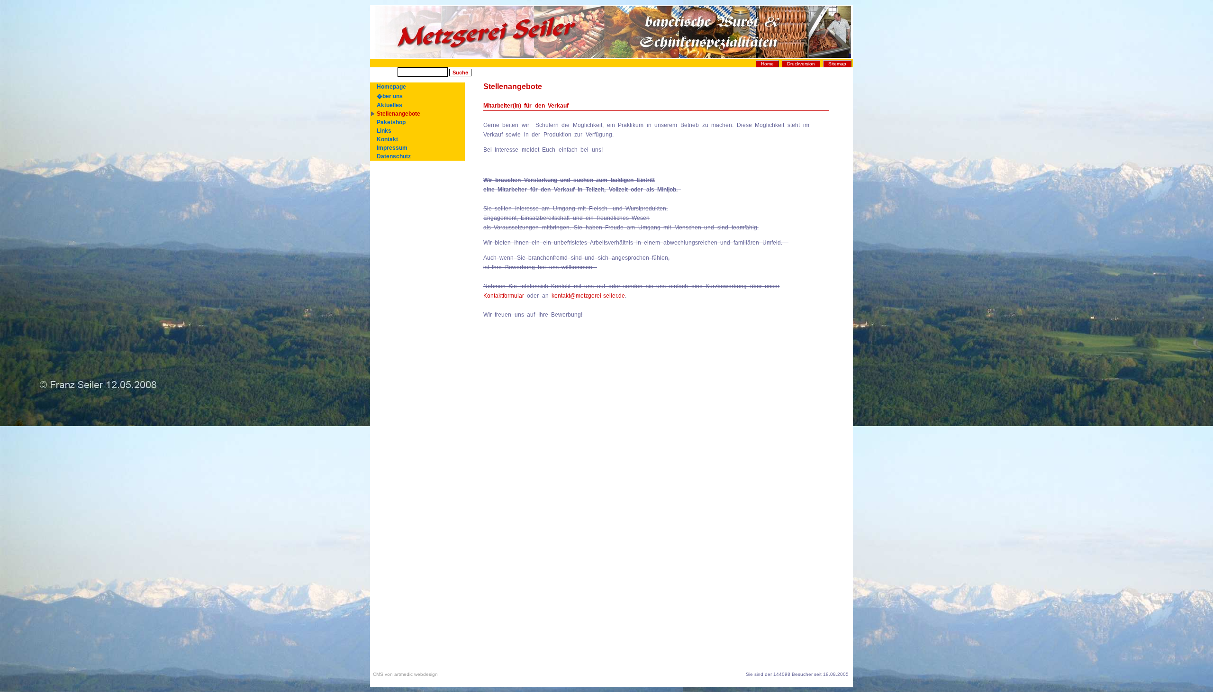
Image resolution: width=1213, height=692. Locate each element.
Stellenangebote (398, 113)
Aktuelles (389, 105)
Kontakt (387, 139)
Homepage (391, 86)
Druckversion (801, 63)
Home (767, 63)
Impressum (392, 148)
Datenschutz (394, 156)
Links (384, 130)
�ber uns (390, 96)
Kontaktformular (503, 295)
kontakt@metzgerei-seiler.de (588, 295)
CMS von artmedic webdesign (404, 674)
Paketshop (391, 122)
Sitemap (837, 63)
